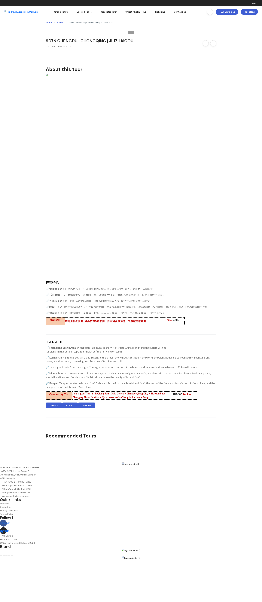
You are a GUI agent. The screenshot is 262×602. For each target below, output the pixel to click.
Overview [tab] (54, 405)
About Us (4, 503)
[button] (210, 12)
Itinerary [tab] (70, 405)
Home (49, 22)
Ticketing (160, 11)
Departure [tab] (86, 405)
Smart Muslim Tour (135, 11)
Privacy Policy (6, 514)
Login (254, 3)
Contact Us (180, 11)
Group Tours (61, 11)
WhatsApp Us (228, 11)
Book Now (250, 11)
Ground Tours (84, 11)
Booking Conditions (9, 510)
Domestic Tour (108, 11)
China (60, 22)
